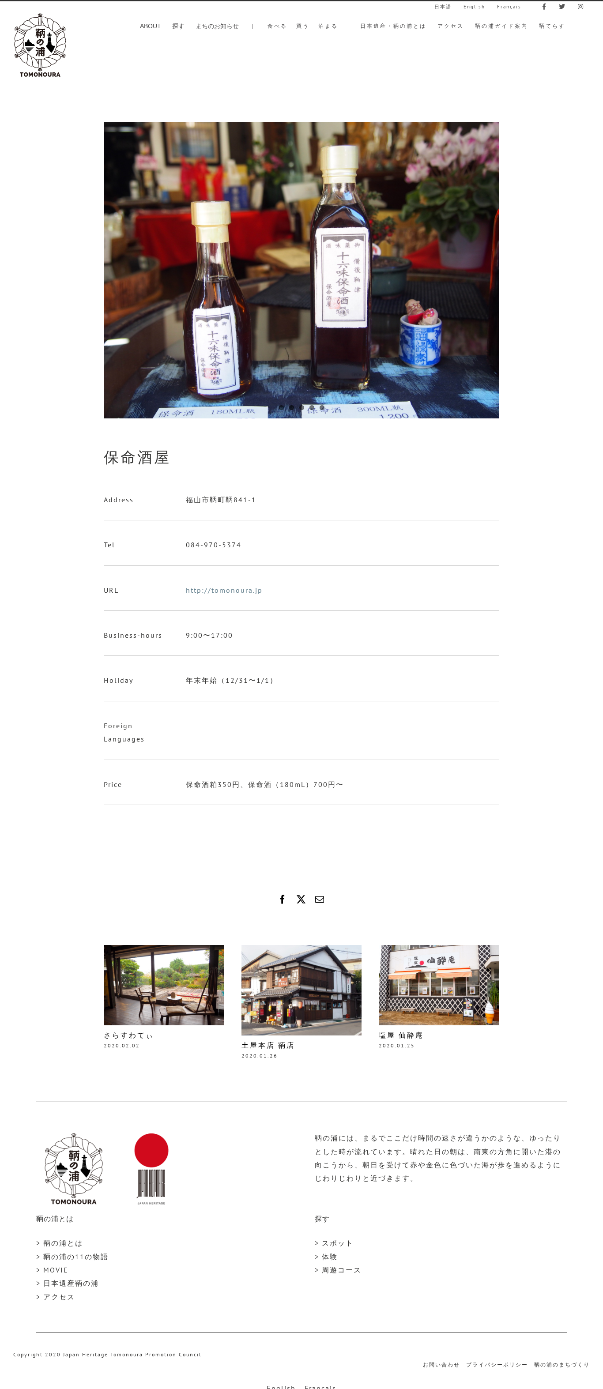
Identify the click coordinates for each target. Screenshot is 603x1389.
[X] (301, 899)
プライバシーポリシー (497, 1364)
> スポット (334, 1242)
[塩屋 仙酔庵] (439, 949)
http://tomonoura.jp (224, 590)
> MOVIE (52, 1269)
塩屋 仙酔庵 (401, 1035)
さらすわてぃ (129, 1035)
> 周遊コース (338, 1269)
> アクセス (55, 1296)
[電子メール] (320, 899)
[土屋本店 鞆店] (301, 949)
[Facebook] (283, 899)
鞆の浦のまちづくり (562, 1364)
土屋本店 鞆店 (268, 1045)
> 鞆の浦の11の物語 (72, 1256)
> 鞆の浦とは (59, 1242)
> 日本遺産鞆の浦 (67, 1283)
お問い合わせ (441, 1364)
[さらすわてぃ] (164, 949)
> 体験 (326, 1256)
